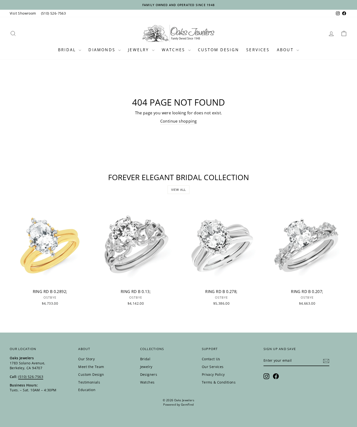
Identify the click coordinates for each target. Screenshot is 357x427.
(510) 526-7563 (53, 13)
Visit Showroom (23, 13)
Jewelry (139, 49)
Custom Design (218, 49)
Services (258, 49)
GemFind (187, 404)
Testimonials (89, 382)
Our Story (86, 359)
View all (178, 190)
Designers (148, 374)
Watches (174, 49)
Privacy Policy (213, 374)
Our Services (213, 366)
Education (86, 389)
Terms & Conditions (219, 382)
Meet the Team (91, 366)
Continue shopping (178, 121)
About (286, 49)
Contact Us (211, 359)
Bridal (67, 49)
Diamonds (102, 49)
